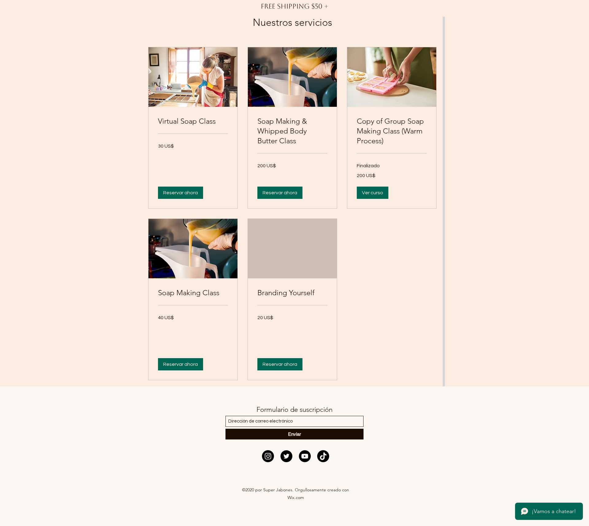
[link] (193, 121)
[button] (180, 193)
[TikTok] (323, 456)
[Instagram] (268, 456)
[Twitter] (286, 456)
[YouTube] (305, 456)
